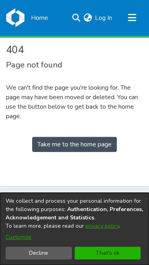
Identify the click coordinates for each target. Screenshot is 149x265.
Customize (18, 237)
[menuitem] (88, 18)
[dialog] (74, 229)
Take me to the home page (74, 144)
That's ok (108, 253)
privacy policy (102, 226)
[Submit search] (76, 18)
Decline (38, 253)
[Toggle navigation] (132, 17)
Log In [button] (104, 17)
